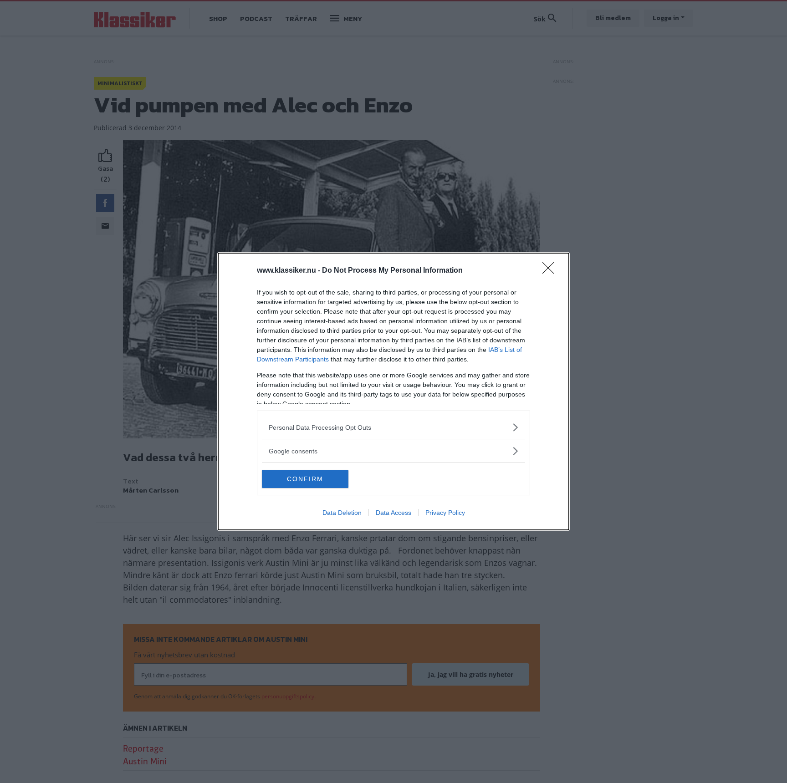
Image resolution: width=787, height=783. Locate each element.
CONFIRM (305, 479)
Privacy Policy (445, 512)
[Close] (551, 271)
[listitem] (393, 427)
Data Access (393, 512)
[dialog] (393, 391)
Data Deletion (342, 512)
